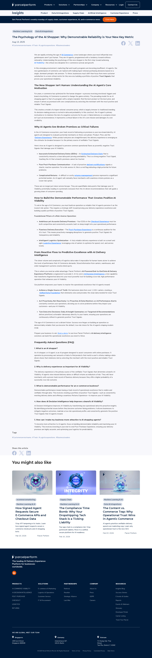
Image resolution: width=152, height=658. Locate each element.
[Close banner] (138, 19)
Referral (67, 589)
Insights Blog (120, 589)
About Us (93, 589)
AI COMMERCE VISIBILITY (21, 589)
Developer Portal (122, 612)
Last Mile (67, 600)
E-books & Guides (122, 596)
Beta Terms (111, 651)
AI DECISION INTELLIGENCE (22, 592)
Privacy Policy (87, 651)
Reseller (67, 592)
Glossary (119, 608)
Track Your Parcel (122, 620)
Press (135, 13)
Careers (92, 600)
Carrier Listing (121, 616)
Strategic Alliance (70, 596)
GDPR (92, 596)
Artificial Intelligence (97, 13)
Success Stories (121, 592)
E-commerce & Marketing (47, 589)
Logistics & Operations (46, 592)
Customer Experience (119, 13)
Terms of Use (76, 651)
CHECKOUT (16, 600)
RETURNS (15, 608)
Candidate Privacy (99, 651)
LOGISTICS (16, 604)
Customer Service (44, 596)
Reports (118, 600)
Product (44, 13)
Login (121, 5)
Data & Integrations (60, 13)
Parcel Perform (43, 536)
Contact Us (132, 5)
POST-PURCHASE (18, 596)
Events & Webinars (122, 604)
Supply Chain (78, 13)
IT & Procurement (44, 600)
